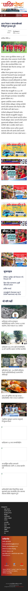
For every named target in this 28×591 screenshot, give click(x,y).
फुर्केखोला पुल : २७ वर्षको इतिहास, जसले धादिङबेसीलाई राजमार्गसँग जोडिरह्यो (13, 372)
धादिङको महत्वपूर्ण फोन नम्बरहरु (10, 571)
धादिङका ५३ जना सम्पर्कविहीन (11, 442)
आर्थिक (5, 530)
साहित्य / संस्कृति (7, 518)
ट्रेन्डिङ (20, 15)
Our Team (22, 569)
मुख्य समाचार (7, 509)
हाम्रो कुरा (9, 569)
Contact (13, 569)
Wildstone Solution (20, 586)
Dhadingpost (16, 31)
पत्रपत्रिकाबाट (7, 516)
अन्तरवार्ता (6, 531)
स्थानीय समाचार (7, 511)
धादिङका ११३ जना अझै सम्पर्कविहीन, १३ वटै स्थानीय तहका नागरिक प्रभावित (14, 348)
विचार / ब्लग (7, 524)
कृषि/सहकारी (7, 528)
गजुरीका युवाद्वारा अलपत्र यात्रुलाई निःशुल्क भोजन (12, 420)
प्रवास (5, 526)
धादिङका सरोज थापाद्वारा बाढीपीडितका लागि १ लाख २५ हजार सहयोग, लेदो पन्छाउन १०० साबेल (13, 323)
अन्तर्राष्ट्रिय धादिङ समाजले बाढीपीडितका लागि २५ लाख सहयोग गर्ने (13, 466)
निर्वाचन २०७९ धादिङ (7, 573)
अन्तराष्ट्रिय (6, 522)
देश (5, 533)
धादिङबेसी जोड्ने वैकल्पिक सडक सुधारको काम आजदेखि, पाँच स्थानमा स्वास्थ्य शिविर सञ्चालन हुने (13, 491)
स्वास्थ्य (5, 520)
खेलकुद (6, 515)
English (25, 15)
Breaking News (8, 513)
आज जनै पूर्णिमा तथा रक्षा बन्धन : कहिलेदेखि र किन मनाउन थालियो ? (13, 397)
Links (17, 569)
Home (4, 569)
